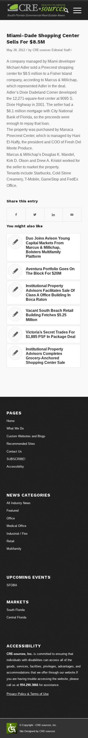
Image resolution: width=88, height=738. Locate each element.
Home (11, 421)
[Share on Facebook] (16, 214)
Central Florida (16, 617)
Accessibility (15, 466)
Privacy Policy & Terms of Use (28, 694)
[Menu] (75, 10)
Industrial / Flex (17, 533)
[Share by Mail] (72, 214)
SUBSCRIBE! (16, 459)
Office (11, 518)
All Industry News (19, 503)
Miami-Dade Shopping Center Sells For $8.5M (43, 38)
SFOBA (12, 585)
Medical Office (16, 526)
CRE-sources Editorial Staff (51, 50)
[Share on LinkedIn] (53, 214)
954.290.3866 (29, 685)
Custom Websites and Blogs (26, 436)
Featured (13, 510)
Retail (10, 541)
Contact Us (14, 451)
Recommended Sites (21, 443)
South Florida (16, 610)
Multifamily (14, 548)
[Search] (64, 10)
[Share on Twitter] (35, 214)
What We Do (15, 428)
